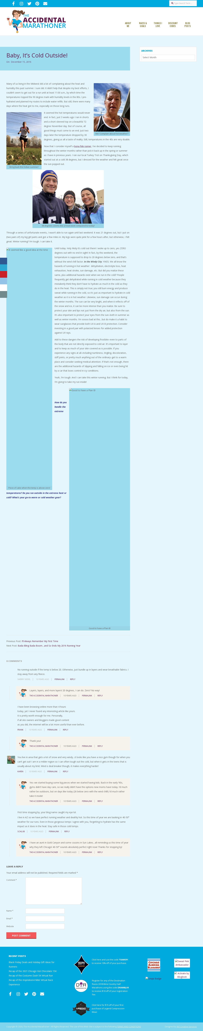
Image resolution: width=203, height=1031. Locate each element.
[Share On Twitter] (3, 267)
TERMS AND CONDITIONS (129, 1026)
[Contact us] (3, 294)
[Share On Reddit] (3, 281)
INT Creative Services (187, 1026)
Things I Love (158, 24)
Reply (72, 679)
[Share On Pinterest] (3, 274)
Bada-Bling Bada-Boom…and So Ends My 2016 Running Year (49, 645)
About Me (128, 24)
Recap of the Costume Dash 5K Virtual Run (31, 975)
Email (9, 918)
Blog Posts (187, 24)
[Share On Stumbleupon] (3, 287)
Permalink (60, 679)
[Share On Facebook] (3, 261)
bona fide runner (82, 146)
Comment (11, 880)
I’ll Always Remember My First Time (40, 641)
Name (9, 910)
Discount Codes (173, 24)
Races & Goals (143, 24)
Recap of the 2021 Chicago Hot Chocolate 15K (33, 971)
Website (10, 926)
